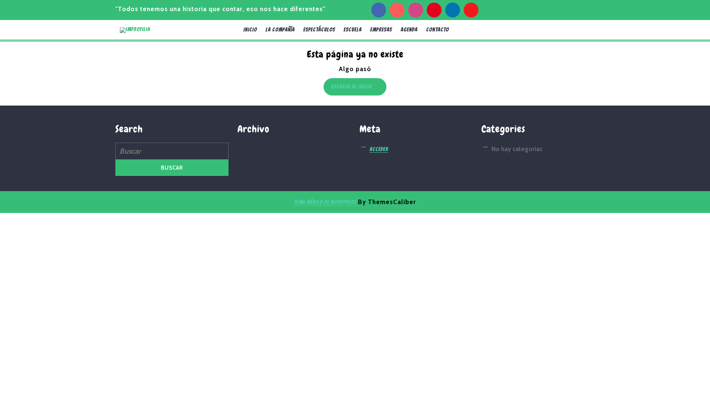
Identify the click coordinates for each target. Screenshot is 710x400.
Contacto (437, 30)
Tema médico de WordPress (325, 202)
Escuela (353, 30)
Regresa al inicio (358, 88)
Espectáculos (319, 30)
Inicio (250, 30)
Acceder (378, 149)
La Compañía (280, 30)
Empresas (381, 30)
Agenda (408, 30)
